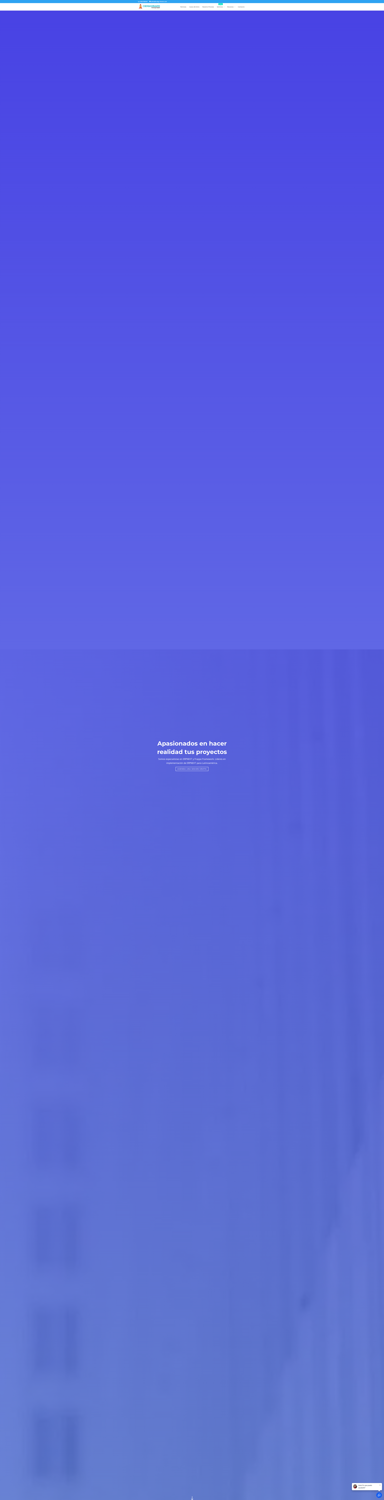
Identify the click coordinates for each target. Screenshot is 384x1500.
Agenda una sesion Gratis (192, 769)
